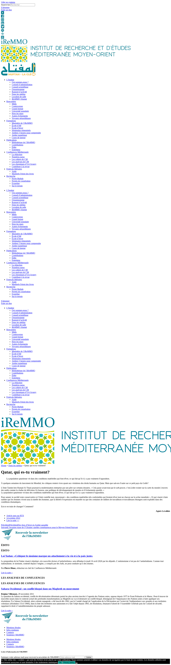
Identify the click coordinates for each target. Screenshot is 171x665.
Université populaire (20, 111)
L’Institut (10, 80)
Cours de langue (19, 137)
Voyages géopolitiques (21, 118)
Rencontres (11, 101)
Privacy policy (68, 663)
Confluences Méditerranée (17, 152)
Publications (11, 140)
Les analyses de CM (20, 162)
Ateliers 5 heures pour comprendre (26, 133)
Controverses (17, 106)
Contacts (10, 632)
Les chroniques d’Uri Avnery (24, 164)
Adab (14, 171)
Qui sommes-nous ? (20, 82)
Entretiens (16, 150)
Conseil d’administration (22, 84)
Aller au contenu (8, 2)
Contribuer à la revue (21, 166)
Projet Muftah (17, 178)
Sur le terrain (17, 186)
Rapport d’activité (19, 92)
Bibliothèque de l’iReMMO (23, 142)
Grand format (17, 109)
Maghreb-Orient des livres (23, 174)
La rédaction (17, 154)
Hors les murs (17, 113)
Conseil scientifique (20, 87)
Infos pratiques (12, 630)
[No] (76, 663)
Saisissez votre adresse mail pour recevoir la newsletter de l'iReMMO (30, 657)
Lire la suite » (7, 573)
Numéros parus (18, 157)
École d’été (16, 125)
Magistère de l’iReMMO (22, 123)
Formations (11, 121)
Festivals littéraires (14, 169)
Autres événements (20, 116)
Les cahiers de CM (20, 159)
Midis (14, 104)
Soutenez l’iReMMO (15, 635)
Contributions (17, 145)
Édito (14, 147)
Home (3, 465)
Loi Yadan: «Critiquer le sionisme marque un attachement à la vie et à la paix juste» (47, 556)
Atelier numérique (19, 135)
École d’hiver (17, 128)
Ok (60, 663)
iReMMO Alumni (19, 99)
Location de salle (19, 96)
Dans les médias (18, 94)
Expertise (16, 183)
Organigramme (18, 89)
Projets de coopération (21, 181)
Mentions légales (13, 627)
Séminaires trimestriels (21, 130)
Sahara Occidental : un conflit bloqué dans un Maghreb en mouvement (40, 588)
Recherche (10, 176)
